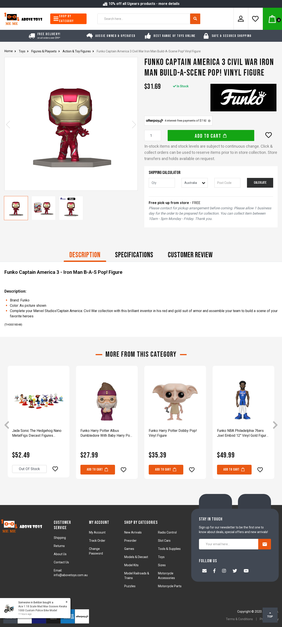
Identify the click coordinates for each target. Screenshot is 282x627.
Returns (59, 546)
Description (84, 254)
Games (129, 549)
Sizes (162, 565)
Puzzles (129, 586)
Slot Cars (164, 540)
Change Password (96, 551)
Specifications (134, 254)
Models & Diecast (136, 557)
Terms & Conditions (239, 619)
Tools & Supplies (169, 549)
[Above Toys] (23, 18)
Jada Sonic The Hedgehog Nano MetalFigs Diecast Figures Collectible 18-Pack (36, 433)
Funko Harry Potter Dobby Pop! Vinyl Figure (173, 433)
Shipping (60, 537)
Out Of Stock (29, 469)
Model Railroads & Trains (136, 576)
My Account (97, 532)
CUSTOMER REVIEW (190, 254)
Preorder (130, 540)
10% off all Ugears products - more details (144, 4)
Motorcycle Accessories (166, 576)
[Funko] (243, 97)
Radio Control (167, 532)
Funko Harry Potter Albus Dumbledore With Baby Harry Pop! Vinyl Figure (106, 433)
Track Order (97, 540)
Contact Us (61, 562)
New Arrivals (133, 532)
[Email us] (204, 571)
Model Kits (131, 565)
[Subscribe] (264, 544)
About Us (60, 554)
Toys (161, 557)
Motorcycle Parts (170, 586)
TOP (270, 616)
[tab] (85, 255)
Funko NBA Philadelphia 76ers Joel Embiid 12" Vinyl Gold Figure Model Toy (242, 433)
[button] (268, 135)
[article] (38, 425)
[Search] (195, 18)
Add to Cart (209, 136)
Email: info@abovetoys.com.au (71, 573)
